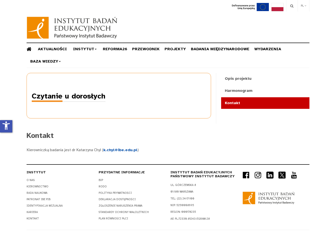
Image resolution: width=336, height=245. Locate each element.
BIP (101, 180)
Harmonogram (238, 90)
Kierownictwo (37, 186)
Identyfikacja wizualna (45, 205)
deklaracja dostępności (117, 199)
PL (303, 5)
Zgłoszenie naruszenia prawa (120, 205)
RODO (103, 186)
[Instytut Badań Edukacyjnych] (72, 27)
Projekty (175, 49)
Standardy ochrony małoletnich (124, 212)
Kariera (32, 212)
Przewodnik (146, 49)
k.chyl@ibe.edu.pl (120, 149)
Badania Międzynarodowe (220, 49)
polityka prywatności (115, 193)
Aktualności (52, 49)
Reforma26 (115, 49)
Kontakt (232, 102)
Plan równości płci (113, 218)
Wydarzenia (267, 49)
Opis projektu (238, 78)
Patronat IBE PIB (38, 199)
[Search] (292, 6)
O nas (31, 180)
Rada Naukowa (37, 193)
